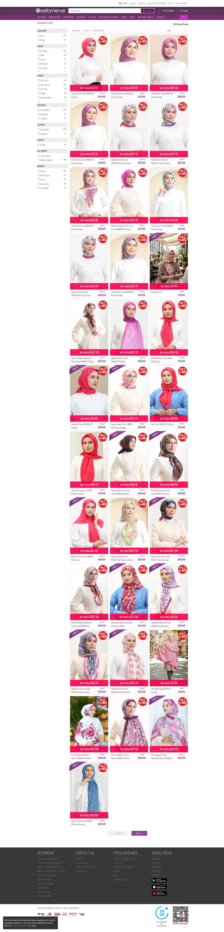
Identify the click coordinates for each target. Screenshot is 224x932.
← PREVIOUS (118, 833)
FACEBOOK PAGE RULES (47, 875)
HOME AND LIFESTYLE (145, 17)
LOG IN (133, 3)
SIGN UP (141, 3)
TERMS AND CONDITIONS (47, 859)
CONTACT (79, 859)
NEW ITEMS (42, 17)
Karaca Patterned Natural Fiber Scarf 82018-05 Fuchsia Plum (81, 626)
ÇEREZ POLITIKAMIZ (45, 883)
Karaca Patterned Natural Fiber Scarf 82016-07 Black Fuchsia (82, 361)
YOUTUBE (156, 875)
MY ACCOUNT (168, 11)
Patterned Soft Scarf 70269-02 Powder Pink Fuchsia (121, 692)
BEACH (132, 17)
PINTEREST (156, 871)
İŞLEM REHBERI (43, 892)
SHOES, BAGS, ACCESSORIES (109, 17)
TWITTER (155, 863)
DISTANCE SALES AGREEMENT (50, 863)
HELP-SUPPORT (181, 3)
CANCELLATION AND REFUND (49, 867)
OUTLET (183, 17)
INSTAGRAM (157, 867)
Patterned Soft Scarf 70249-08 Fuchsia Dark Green (81, 295)
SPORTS (124, 17)
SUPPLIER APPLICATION (85, 867)
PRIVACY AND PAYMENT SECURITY (51, 871)
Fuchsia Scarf (156, 292)
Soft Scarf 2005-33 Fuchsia (162, 424)
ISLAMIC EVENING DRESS (124, 859)
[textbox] (101, 10)
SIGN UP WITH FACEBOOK (156, 3)
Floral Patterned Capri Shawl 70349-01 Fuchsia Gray (81, 758)
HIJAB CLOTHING (54, 17)
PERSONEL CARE (120, 879)
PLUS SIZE (92, 17)
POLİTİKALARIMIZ (44, 896)
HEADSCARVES (68, 17)
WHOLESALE (80, 871)
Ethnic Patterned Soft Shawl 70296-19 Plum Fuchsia (120, 758)
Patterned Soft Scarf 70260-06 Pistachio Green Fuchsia (122, 560)
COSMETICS (160, 17)
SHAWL (117, 871)
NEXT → (139, 833)
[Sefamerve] (51, 10)
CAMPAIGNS (42, 887)
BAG (115, 875)
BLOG (170, 3)
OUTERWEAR (81, 17)
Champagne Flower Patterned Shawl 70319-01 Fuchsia (161, 758)
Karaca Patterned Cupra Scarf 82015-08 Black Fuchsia (121, 493)
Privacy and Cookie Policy (22, 926)
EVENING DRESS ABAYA (123, 867)
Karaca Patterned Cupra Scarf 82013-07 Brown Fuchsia (160, 493)
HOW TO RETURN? (44, 879)
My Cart (184, 11)
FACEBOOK (156, 859)
